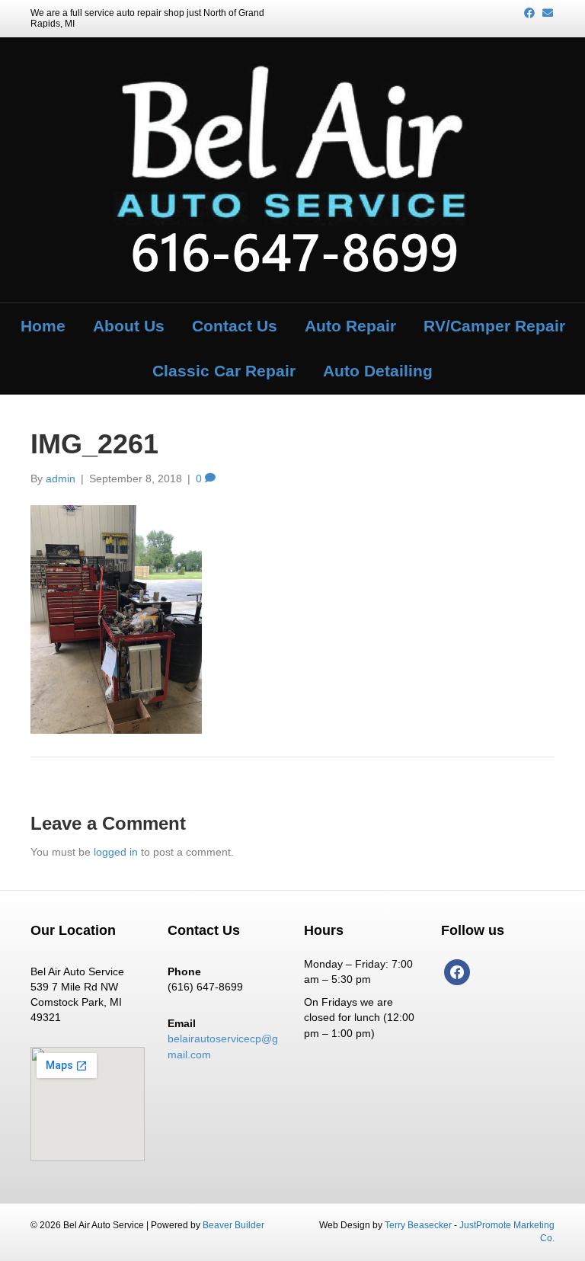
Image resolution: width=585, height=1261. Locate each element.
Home (43, 325)
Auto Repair (350, 325)
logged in (116, 852)
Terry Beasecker (418, 1225)
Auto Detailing (378, 370)
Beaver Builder (233, 1225)
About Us (129, 325)
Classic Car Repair (224, 370)
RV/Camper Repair (494, 325)
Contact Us (234, 325)
